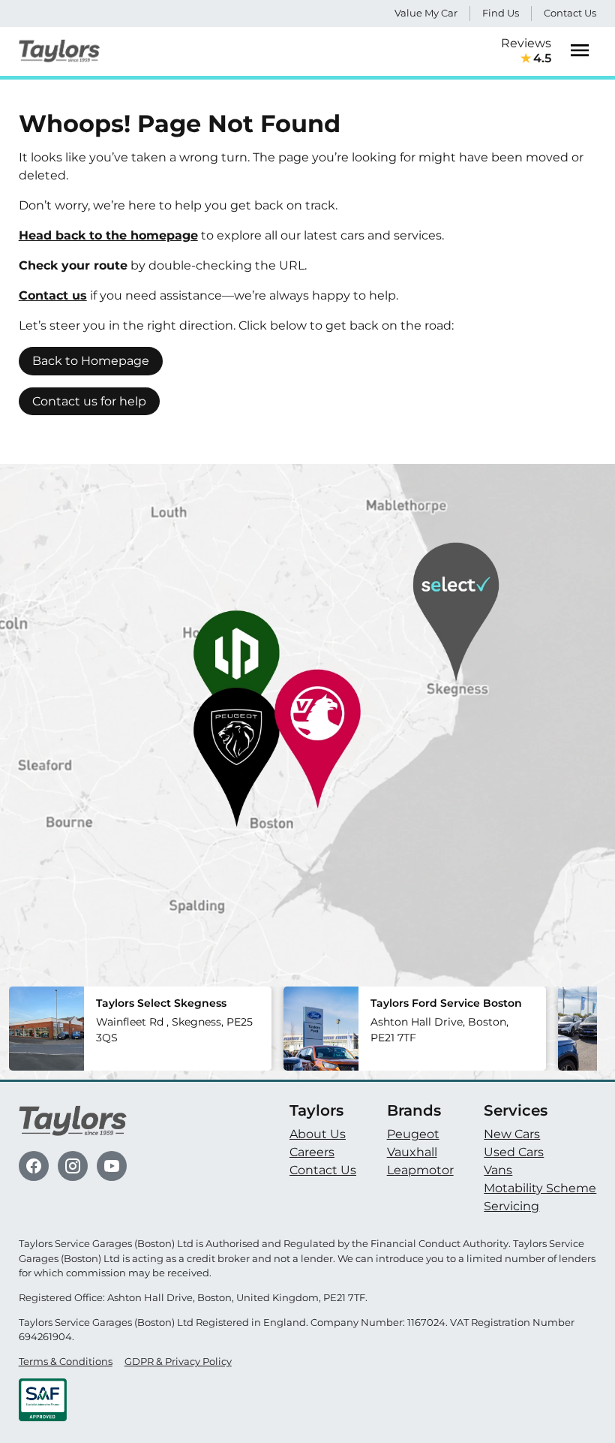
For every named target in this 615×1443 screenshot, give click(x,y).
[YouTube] (112, 1166)
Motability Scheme (540, 1188)
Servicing (511, 1206)
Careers (312, 1152)
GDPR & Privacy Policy (178, 1361)
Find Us (500, 13)
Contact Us (570, 13)
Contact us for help (89, 401)
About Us (318, 1134)
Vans (498, 1170)
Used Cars (514, 1152)
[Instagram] (73, 1166)
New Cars (512, 1134)
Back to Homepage (90, 361)
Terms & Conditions (65, 1361)
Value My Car (426, 13)
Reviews (526, 51)
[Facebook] (34, 1166)
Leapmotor (420, 1170)
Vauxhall (412, 1152)
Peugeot (413, 1134)
